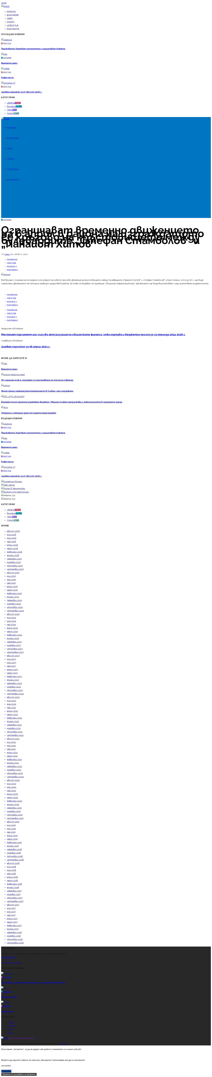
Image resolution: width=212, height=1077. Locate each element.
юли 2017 (11, 908)
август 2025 (13, 573)
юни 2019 (11, 828)
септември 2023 (15, 652)
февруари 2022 (14, 718)
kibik (7, 254)
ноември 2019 (14, 811)
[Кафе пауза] (5, 68)
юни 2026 (11, 538)
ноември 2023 (14, 645)
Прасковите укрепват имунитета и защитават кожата (33, 49)
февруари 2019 (14, 842)
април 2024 (12, 628)
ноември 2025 (14, 562)
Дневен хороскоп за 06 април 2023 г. (25, 346)
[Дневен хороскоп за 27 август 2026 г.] (8, 83)
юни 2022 (11, 704)
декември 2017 (14, 891)
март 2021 (12, 756)
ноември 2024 (14, 604)
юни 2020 (11, 787)
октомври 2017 (14, 898)
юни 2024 (11, 621)
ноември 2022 (14, 687)
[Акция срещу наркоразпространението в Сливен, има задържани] (5, 385)
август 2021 (13, 739)
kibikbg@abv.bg (8, 957)
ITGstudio (61, 1044)
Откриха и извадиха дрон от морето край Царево (28, 413)
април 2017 (12, 918)
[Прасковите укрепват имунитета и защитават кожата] (6, 40)
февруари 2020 (14, 801)
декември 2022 (14, 683)
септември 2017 (15, 901)
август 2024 (13, 614)
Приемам (6, 1071)
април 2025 (12, 586)
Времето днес (9, 63)
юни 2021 (11, 745)
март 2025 (12, 590)
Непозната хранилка (22, 1038)
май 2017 (11, 915)
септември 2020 (15, 777)
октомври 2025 (15, 566)
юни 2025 (11, 579)
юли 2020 (11, 784)
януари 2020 (13, 804)
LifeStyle (13, 25)
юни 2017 (11, 912)
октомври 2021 (14, 732)
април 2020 (12, 794)
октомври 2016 (15, 939)
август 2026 (13, 531)
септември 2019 (15, 818)
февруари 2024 (14, 635)
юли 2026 (11, 534)
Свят (10, 18)
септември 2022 (15, 694)
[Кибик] (5, 6)
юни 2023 (11, 662)
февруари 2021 (14, 759)
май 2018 (11, 873)
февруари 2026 (14, 552)
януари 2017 (13, 929)
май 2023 (11, 666)
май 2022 (11, 707)
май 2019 (11, 832)
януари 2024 (13, 638)
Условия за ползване (11, 963)
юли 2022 (11, 701)
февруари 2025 (14, 593)
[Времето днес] (4, 54)
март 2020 (12, 797)
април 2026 (12, 545)
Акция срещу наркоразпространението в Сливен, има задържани (37, 391)
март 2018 (12, 880)
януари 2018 (13, 887)
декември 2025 (14, 559)
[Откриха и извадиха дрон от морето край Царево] (4, 407)
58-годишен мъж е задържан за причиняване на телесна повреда (37, 380)
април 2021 (12, 752)
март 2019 (12, 839)
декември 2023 (14, 642)
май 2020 (11, 790)
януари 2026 (13, 555)
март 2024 (12, 631)
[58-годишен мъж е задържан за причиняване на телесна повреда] (13, 374)
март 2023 (12, 673)
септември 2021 (15, 735)
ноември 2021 (14, 728)
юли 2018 (11, 867)
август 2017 (13, 905)
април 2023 (12, 669)
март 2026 (12, 548)
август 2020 (13, 780)
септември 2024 (15, 611)
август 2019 (13, 822)
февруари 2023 (14, 676)
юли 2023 (11, 659)
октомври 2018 (15, 856)
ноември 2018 (14, 853)
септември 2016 (15, 943)
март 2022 (12, 714)
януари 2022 (13, 721)
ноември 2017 (13, 894)
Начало (11, 12)
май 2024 (11, 624)
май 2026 (11, 541)
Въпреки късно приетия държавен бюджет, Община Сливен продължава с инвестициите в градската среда (61, 402)
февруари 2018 (14, 884)
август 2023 (13, 656)
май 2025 (11, 583)
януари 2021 (13, 763)
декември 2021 (14, 725)
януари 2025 (13, 597)
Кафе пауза (7, 77)
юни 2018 (11, 870)
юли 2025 (11, 576)
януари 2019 (13, 846)
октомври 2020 (15, 773)
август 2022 (13, 697)
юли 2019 (11, 825)
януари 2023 (13, 680)
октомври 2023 (15, 649)
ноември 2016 (14, 936)
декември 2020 (14, 766)
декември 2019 (14, 808)
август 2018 (13, 863)
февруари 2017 (14, 925)
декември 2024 (14, 600)
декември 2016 (14, 932)
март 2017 (12, 922)
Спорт (11, 22)
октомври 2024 (15, 607)
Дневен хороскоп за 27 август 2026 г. (21, 92)
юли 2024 (11, 617)
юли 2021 (11, 742)
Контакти (13, 29)
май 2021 (11, 749)
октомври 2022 (15, 690)
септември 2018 (15, 860)
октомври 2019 (14, 815)
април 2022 (12, 711)
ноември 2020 (14, 770)
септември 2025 (15, 569)
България (13, 15)
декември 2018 (14, 849)
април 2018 (12, 877)
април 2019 (12, 835)
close (3, 3)
